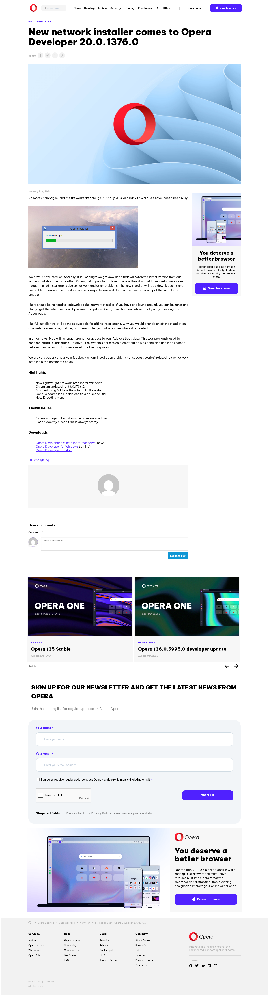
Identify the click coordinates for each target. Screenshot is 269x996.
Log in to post (178, 555)
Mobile (102, 8)
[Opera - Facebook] (190, 965)
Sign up (207, 795)
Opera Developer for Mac (54, 450)
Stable (37, 642)
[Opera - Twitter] (197, 965)
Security (115, 8)
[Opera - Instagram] (215, 965)
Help (67, 934)
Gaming (129, 8)
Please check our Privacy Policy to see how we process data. (109, 813)
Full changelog (38, 460)
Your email (43, 753)
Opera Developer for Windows (57, 446)
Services (34, 934)
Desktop (89, 8)
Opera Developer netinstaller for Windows (65, 443)
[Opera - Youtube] (203, 965)
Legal (103, 934)
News (77, 8)
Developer (147, 642)
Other (166, 8)
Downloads (194, 8)
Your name (43, 728)
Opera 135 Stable (51, 649)
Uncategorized (41, 21)
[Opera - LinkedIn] (209, 965)
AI (158, 8)
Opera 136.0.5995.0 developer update (182, 649)
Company (141, 934)
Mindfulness (145, 8)
